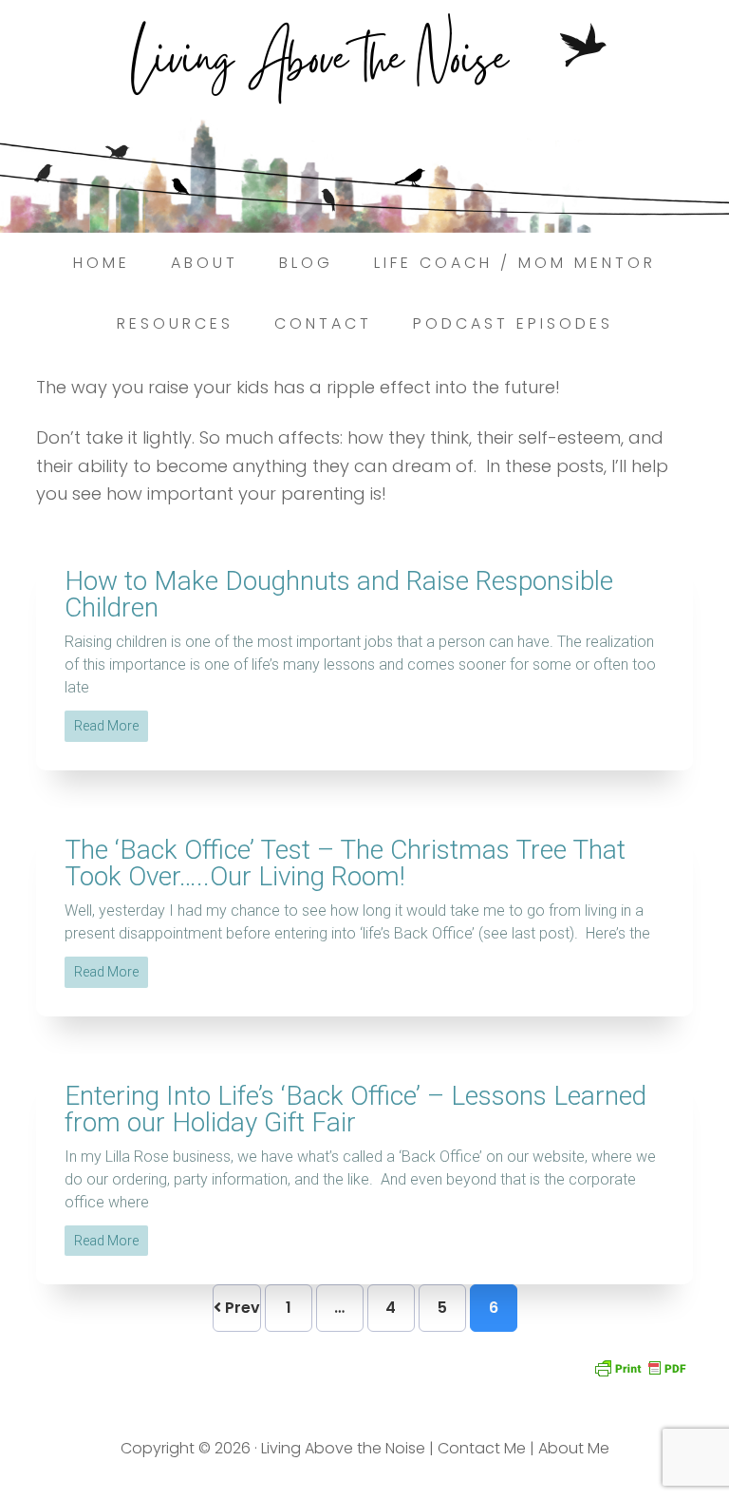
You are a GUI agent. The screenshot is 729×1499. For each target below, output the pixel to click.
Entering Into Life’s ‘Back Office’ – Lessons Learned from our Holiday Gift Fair (355, 1109)
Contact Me (482, 1448)
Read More (106, 725)
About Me (573, 1448)
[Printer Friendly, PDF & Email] (640, 1366)
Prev (240, 1308)
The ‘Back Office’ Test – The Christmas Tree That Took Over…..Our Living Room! (345, 863)
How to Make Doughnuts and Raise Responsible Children (339, 594)
